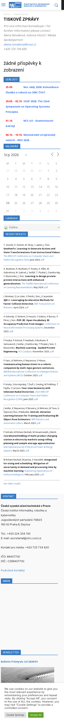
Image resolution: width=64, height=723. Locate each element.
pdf (42, 259)
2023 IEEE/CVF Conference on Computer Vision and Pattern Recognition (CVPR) (26, 395)
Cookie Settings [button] (15, 714)
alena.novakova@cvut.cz (20, 44)
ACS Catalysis (25, 351)
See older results (12, 483)
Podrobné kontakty (13, 570)
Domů (7, 14)
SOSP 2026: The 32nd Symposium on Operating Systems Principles (28, 106)
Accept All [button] (35, 714)
